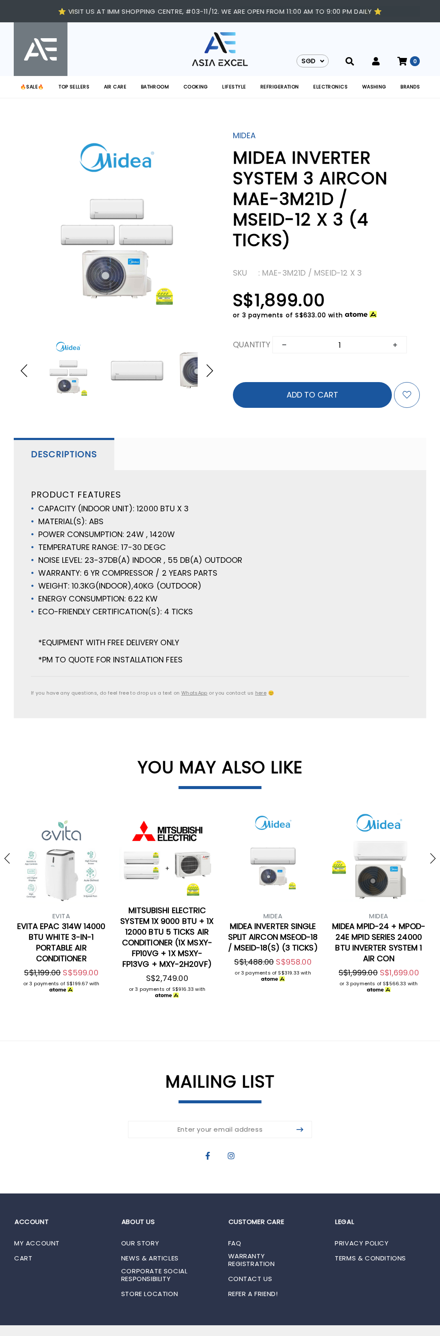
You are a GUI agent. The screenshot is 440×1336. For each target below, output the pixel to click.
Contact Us (250, 1279)
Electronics (330, 86)
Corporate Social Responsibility (154, 1275)
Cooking (195, 86)
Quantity (251, 344)
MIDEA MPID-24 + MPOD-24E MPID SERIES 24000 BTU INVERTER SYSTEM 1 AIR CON (378, 942)
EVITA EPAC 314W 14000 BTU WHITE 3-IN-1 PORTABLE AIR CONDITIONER (61, 942)
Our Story (140, 1243)
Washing (374, 86)
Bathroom (155, 86)
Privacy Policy (361, 1243)
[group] (68, 370)
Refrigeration (279, 86)
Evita (61, 915)
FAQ (234, 1243)
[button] (28, 370)
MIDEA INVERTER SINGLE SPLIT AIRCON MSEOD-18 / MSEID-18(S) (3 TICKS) (273, 937)
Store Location (149, 1294)
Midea (244, 135)
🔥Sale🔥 (32, 86)
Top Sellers (73, 86)
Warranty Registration (251, 1260)
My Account (37, 1243)
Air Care (115, 86)
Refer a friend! (253, 1294)
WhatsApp (194, 692)
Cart (23, 1258)
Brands (410, 86)
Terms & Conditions (370, 1258)
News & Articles (150, 1258)
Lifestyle (234, 86)
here (260, 692)
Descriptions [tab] (64, 454)
